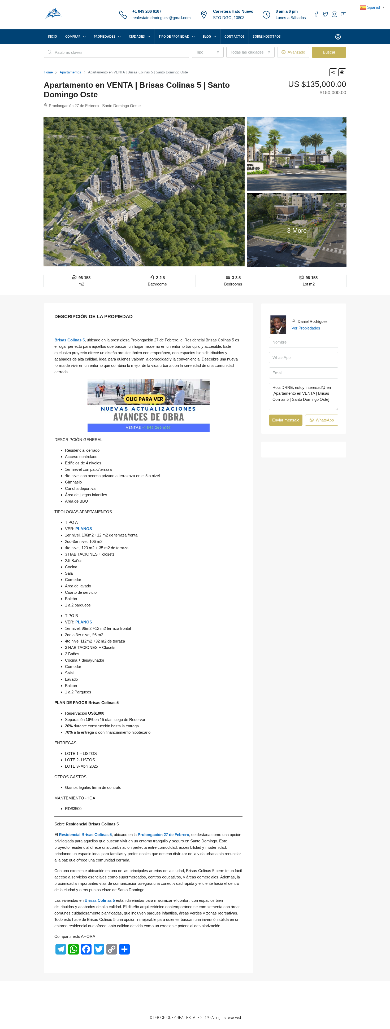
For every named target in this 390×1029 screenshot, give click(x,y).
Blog (207, 36)
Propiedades (104, 36)
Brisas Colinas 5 (69, 340)
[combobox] (208, 52)
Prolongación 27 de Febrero (163, 834)
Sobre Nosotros (267, 36)
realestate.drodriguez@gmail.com (161, 17)
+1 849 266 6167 (146, 11)
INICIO (52, 36)
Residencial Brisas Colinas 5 (85, 834)
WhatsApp (324, 420)
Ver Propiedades (306, 328)
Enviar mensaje (285, 420)
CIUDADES (137, 36)
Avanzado (296, 52)
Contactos (234, 36)
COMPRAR (72, 36)
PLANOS (83, 528)
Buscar (329, 52)
